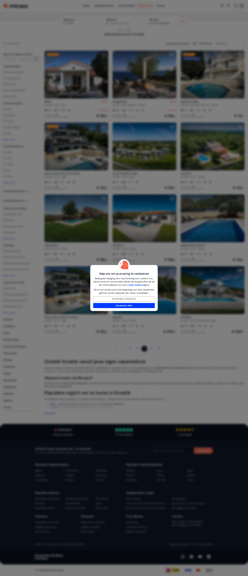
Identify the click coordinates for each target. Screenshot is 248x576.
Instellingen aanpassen (124, 298)
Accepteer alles (124, 305)
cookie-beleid (134, 285)
